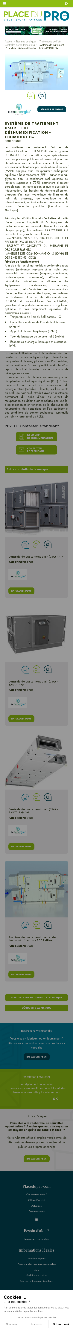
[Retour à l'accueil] (36, 16)
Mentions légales (36, 1258)
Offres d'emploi (36, 1200)
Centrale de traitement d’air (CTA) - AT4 (36, 556)
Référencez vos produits (36, 1239)
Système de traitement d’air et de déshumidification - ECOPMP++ (32, 938)
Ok (55, 1099)
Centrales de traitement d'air (20, 45)
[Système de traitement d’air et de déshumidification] (36, 889)
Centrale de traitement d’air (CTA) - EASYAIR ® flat (33, 811)
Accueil (9, 41)
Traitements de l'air (50, 41)
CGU (36, 1269)
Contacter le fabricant (35, 450)
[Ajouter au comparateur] (42, 95)
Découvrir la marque (51, 109)
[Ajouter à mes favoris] (31, 95)
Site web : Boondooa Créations (36, 1281)
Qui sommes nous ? (36, 1194)
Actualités (36, 1205)
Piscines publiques (26, 41)
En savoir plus (36, 1056)
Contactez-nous (37, 1211)
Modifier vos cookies (36, 1275)
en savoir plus (21, 590)
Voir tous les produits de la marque (36, 997)
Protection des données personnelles (36, 1264)
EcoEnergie (13, 141)
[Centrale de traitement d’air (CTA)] (36, 508)
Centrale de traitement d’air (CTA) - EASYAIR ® (33, 683)
